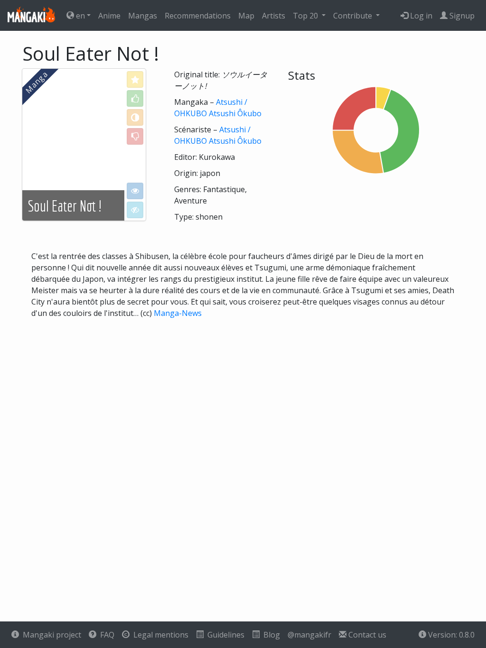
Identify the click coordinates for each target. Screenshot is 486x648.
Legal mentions (159, 634)
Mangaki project (50, 634)
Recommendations (198, 15)
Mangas (142, 15)
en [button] (79, 15)
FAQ (105, 634)
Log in (420, 15)
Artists (273, 15)
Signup (461, 15)
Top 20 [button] (306, 15)
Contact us (366, 634)
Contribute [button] (353, 15)
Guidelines (224, 634)
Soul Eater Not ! (64, 205)
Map (246, 15)
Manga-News (178, 313)
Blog (270, 634)
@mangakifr (309, 634)
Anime (109, 15)
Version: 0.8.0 (450, 634)
